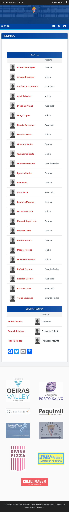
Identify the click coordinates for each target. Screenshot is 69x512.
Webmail (40, 507)
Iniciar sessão (57, 2)
